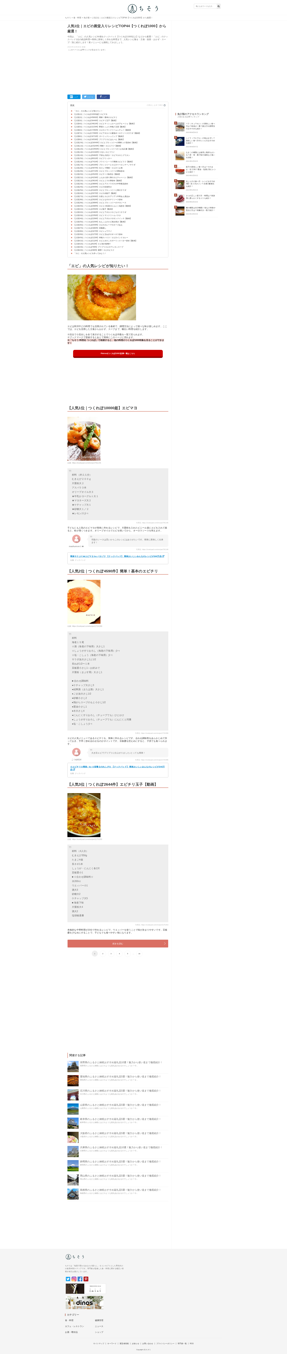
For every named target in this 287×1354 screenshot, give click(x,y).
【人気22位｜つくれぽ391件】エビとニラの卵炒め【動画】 (98, 181)
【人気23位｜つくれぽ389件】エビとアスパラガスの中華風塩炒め (101, 184)
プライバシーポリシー (165, 1344)
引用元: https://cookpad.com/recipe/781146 (152, 523)
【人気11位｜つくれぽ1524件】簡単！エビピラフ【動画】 (98, 146)
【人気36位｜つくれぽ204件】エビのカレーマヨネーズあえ (98, 225)
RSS (192, 1344)
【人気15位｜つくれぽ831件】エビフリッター (93, 158)
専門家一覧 (182, 1344)
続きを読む (118, 943)
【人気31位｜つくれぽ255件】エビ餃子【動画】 (94, 209)
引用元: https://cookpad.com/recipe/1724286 (151, 733)
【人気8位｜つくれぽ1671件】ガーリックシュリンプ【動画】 (99, 136)
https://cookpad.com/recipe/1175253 (87, 839)
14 (139, 953)
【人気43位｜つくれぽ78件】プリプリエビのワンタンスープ (98, 247)
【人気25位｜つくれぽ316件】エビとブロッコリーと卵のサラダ (100, 190)
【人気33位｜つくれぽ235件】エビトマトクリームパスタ (97, 215)
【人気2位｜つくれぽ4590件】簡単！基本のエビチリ (95, 117)
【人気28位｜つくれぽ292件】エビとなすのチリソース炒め (98, 199)
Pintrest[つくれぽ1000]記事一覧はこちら (118, 353)
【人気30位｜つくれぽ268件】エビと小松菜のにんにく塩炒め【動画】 (103, 206)
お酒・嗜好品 (71, 1332)
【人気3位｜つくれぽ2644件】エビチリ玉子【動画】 (95, 120)
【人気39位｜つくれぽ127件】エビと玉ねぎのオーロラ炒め (98, 234)
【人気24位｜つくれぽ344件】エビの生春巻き (93, 187)
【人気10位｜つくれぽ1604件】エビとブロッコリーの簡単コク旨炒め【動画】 (106, 143)
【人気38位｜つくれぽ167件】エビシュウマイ (93, 231)
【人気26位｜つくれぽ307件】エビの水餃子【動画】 (95, 193)
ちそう (68, 18)
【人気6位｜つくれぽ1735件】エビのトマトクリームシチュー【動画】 (103, 130)
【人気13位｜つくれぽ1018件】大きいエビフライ (94, 152)
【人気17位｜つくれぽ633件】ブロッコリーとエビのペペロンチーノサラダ (104, 165)
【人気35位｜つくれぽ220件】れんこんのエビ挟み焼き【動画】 (100, 222)
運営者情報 (124, 1344)
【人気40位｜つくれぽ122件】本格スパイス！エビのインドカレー (101, 238)
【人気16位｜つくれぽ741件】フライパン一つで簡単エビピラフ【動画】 (104, 162)
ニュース (99, 1326)
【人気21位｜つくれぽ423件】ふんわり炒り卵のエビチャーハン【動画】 (104, 177)
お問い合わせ (147, 1344)
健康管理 (99, 1320)
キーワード (111, 1344)
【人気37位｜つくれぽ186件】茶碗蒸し (90, 228)
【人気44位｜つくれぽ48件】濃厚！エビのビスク (94, 250)
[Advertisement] (117, 72)
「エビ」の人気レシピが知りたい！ (88, 111)
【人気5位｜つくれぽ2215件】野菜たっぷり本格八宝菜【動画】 (100, 127)
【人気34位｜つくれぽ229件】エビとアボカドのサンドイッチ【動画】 (103, 218)
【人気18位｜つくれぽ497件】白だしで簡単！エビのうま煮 (98, 168)
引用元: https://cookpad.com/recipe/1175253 (151, 925)
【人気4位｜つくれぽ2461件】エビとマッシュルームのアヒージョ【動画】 (104, 124)
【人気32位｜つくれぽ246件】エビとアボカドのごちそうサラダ (100, 212)
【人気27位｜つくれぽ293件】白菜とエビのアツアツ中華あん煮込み (102, 196)
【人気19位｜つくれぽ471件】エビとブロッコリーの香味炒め (99, 171)
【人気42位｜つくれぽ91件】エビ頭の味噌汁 (92, 244)
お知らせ (135, 1344)
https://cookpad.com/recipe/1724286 (87, 626)
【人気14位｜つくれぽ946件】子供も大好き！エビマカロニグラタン (102, 155)
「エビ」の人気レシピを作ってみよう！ (90, 253)
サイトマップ (98, 1344)
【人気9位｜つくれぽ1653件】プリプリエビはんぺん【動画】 (99, 139)
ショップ (99, 1332)
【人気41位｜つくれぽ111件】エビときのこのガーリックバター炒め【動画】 (105, 241)
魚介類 (87, 18)
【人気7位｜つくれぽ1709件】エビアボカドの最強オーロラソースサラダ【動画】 (107, 133)
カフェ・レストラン (74, 1326)
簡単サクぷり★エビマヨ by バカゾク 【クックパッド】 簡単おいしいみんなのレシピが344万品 (116, 556)
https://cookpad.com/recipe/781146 (86, 463)
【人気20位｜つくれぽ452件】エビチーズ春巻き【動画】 (97, 174)
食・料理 (77, 18)
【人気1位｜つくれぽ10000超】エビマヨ (90, 114)
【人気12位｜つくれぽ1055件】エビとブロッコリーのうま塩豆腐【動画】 (104, 149)
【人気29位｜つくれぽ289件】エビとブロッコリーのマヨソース (100, 203)
